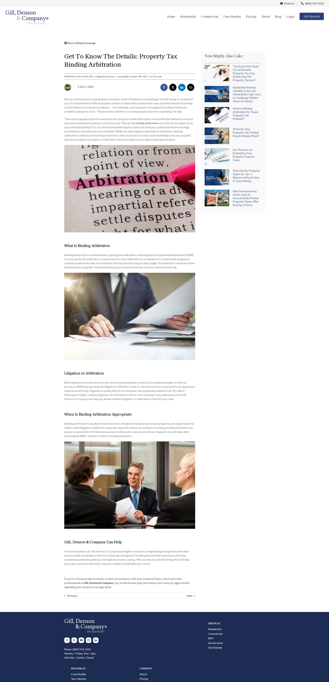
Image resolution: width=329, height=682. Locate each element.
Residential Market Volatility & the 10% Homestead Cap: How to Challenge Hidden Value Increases (247, 94)
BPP (210, 638)
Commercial (215, 633)
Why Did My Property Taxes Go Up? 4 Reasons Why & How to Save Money (246, 176)
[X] (172, 87)
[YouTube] (81, 640)
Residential (214, 629)
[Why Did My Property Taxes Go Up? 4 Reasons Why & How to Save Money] (217, 177)
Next (189, 595)
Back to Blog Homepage (81, 43)
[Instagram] (88, 640)
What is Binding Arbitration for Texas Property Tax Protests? (245, 114)
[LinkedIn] (181, 87)
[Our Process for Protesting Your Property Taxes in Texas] (217, 156)
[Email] (190, 87)
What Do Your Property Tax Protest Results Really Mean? (246, 133)
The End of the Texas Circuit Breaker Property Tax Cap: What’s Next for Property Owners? (246, 73)
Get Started (215, 647)
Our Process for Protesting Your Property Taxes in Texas (243, 155)
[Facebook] (164, 87)
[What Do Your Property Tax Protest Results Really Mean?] (217, 136)
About (143, 674)
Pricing (144, 678)
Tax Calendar (78, 678)
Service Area (215, 643)
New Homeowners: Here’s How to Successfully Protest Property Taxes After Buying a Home (246, 198)
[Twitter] (74, 640)
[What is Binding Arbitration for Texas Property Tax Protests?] (217, 115)
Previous (72, 595)
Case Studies (78, 674)
